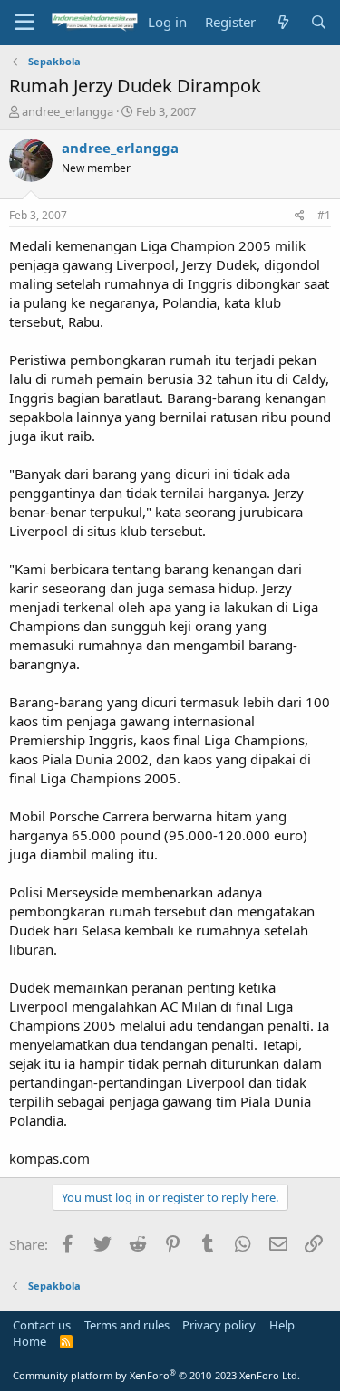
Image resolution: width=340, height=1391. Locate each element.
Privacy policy (219, 1325)
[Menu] (25, 22)
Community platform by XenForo (156, 1375)
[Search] (318, 22)
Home (29, 1341)
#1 (324, 215)
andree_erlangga (67, 111)
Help (282, 1325)
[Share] (299, 216)
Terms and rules (127, 1325)
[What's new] (282, 22)
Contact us (42, 1325)
